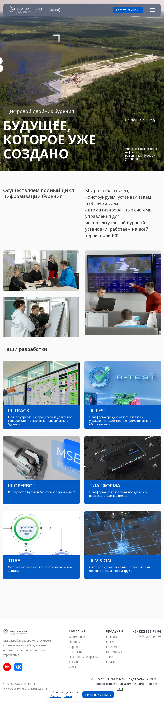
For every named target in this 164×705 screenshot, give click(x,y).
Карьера (74, 647)
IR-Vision (111, 662)
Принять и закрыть (98, 694)
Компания (77, 631)
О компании (77, 637)
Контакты (75, 652)
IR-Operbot (113, 647)
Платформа (114, 652)
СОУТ (72, 667)
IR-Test (110, 642)
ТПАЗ (109, 657)
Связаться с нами (128, 10)
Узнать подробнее (61, 696)
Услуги (73, 662)
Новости (75, 642)
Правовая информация (84, 657)
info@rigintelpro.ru (149, 636)
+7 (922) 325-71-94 (147, 631)
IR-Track (111, 637)
